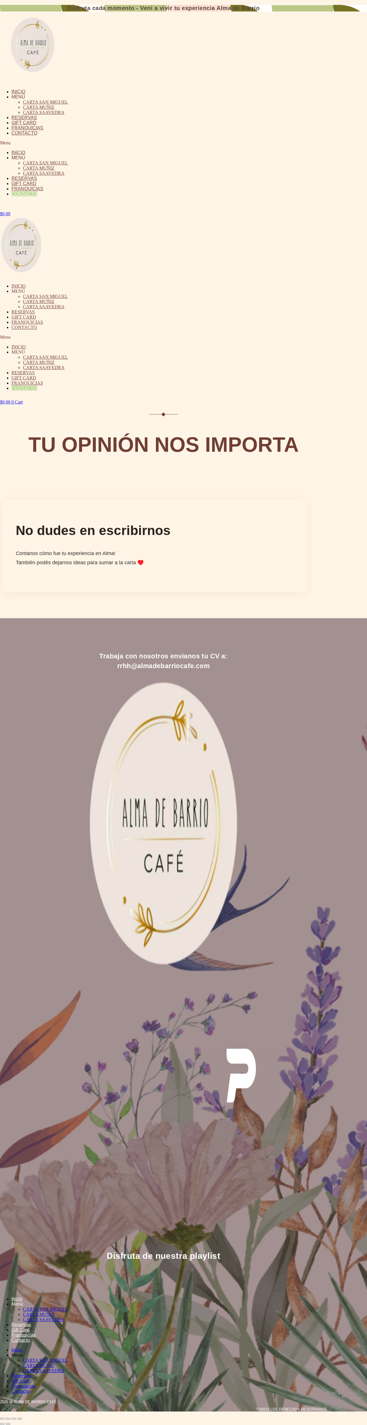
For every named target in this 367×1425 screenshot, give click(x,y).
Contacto (24, 133)
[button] (114, 143)
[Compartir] (13, 1419)
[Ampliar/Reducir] (2, 1419)
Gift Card (23, 122)
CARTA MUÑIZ (38, 107)
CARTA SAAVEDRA (44, 112)
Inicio (18, 91)
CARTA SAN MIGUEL (45, 102)
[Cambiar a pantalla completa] (8, 1419)
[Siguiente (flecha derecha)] (8, 1424)
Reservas (24, 117)
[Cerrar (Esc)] (19, 1419)
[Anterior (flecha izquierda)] (2, 1424)
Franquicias (27, 127)
